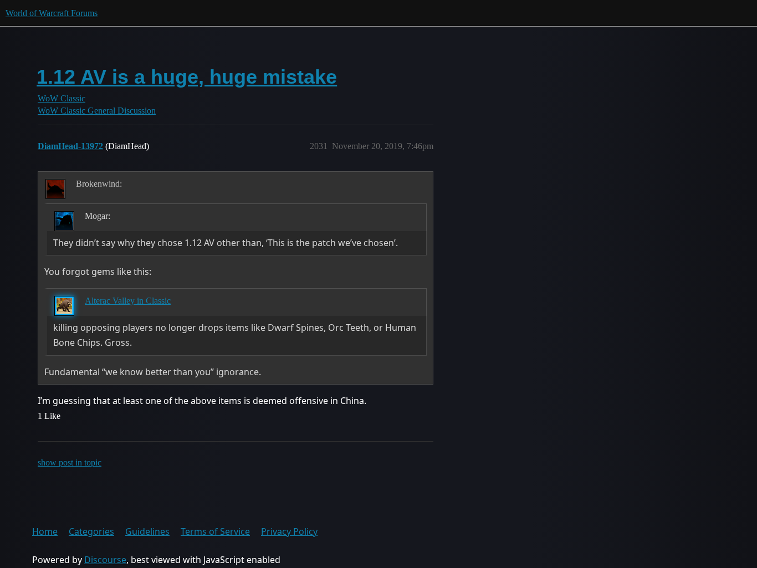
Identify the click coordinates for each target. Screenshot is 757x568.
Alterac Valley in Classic (128, 300)
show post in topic (69, 462)
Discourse (105, 560)
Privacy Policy (289, 531)
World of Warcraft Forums (52, 13)
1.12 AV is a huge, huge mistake (187, 76)
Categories (91, 531)
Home (45, 531)
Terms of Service (215, 531)
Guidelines (147, 531)
